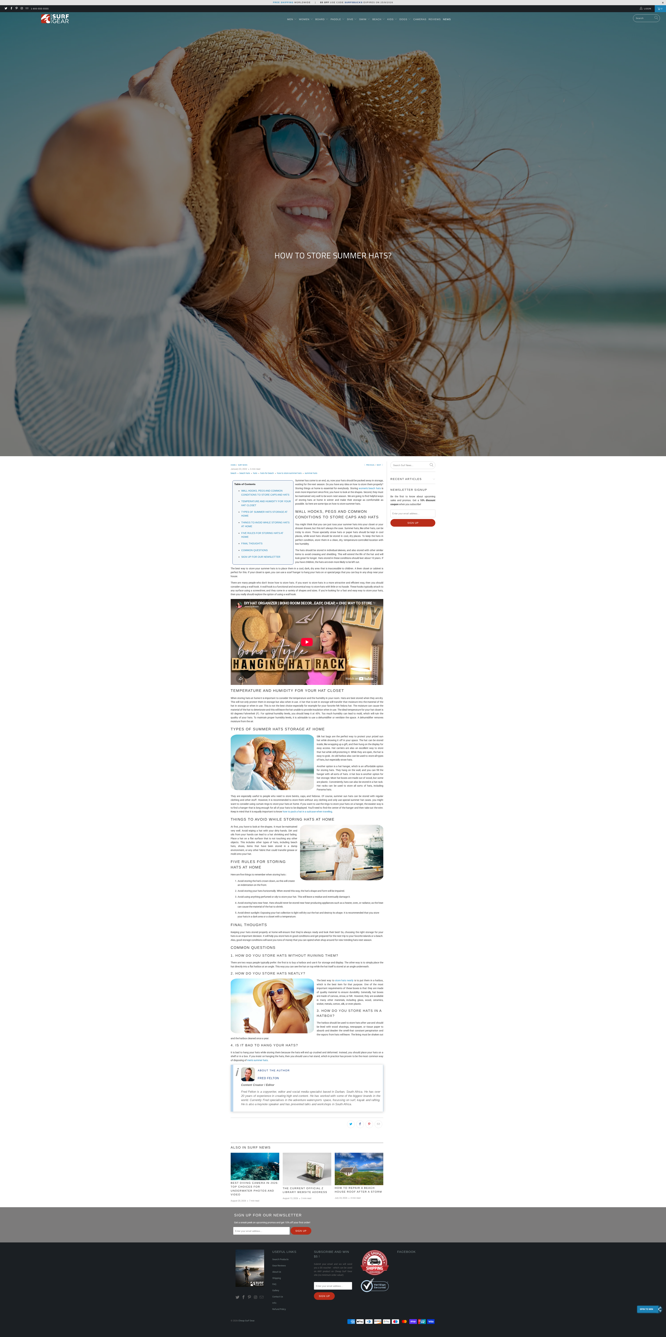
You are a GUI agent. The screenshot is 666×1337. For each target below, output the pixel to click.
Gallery (275, 1290)
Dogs (403, 19)
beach (233, 473)
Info (274, 1303)
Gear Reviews (279, 1265)
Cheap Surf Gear (246, 1320)
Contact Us (277, 1296)
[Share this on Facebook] (360, 1124)
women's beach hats (370, 488)
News (447, 19)
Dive (350, 19)
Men (290, 19)
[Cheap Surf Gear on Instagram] (21, 8)
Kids (390, 19)
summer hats (311, 473)
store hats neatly (344, 980)
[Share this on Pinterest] (369, 1124)
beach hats (245, 473)
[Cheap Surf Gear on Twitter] (5, 8)
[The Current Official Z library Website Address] (307, 1169)
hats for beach (267, 473)
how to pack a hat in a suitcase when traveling (307, 811)
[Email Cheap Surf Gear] (26, 8)
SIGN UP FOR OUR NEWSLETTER (260, 556)
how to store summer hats (289, 473)
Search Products (280, 1259)
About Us (276, 1272)
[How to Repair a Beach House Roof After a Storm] (359, 1169)
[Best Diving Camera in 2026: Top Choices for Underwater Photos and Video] (255, 1166)
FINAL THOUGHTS (252, 543)
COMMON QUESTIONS (254, 550)
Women (304, 19)
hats (255, 473)
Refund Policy (279, 1309)
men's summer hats (257, 1060)
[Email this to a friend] (378, 1124)
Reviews (435, 19)
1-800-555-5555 (40, 8)
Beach (377, 19)
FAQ (274, 1284)
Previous (370, 465)
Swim (363, 19)
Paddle (336, 19)
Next (379, 465)
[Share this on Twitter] (351, 1124)
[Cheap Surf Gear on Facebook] (11, 8)
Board (320, 19)
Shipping (276, 1278)
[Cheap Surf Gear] (54, 18)
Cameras (419, 19)
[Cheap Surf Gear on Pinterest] (16, 8)
